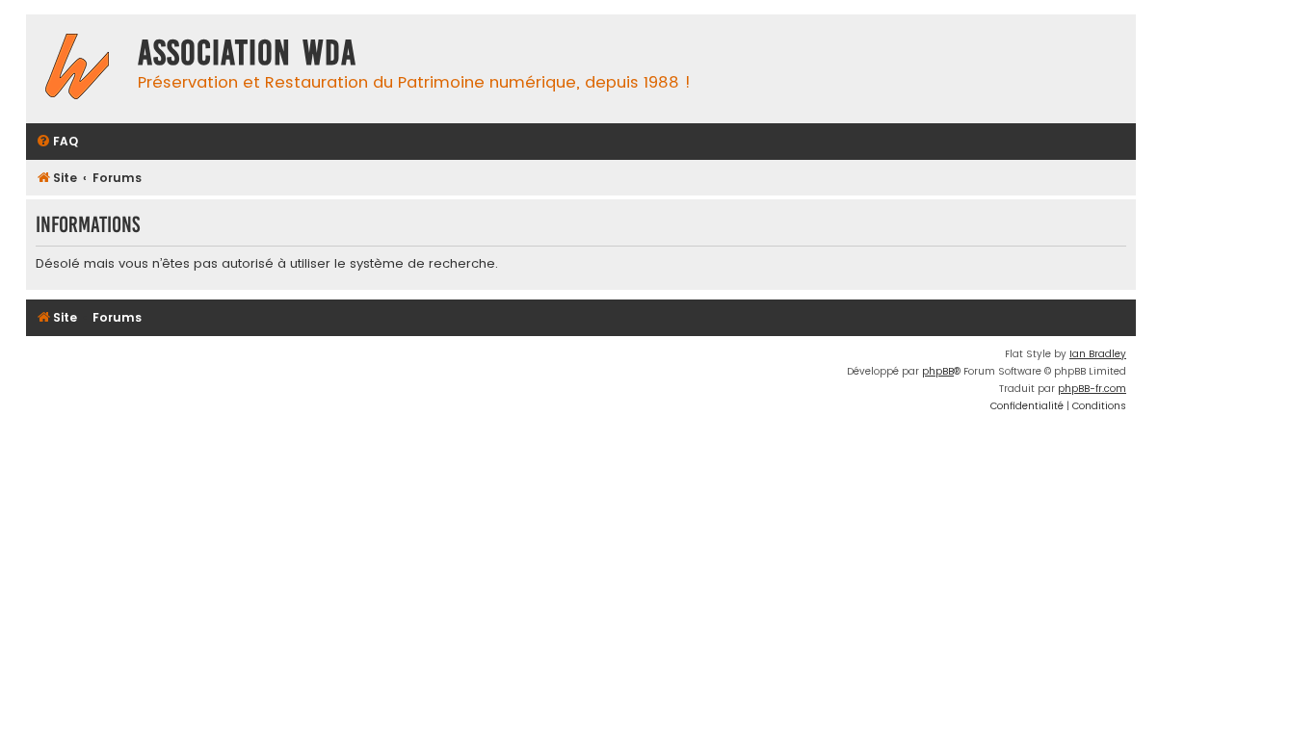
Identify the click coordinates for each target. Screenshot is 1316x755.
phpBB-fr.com (1092, 388)
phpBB (938, 371)
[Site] (77, 68)
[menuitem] (57, 142)
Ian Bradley (1097, 354)
